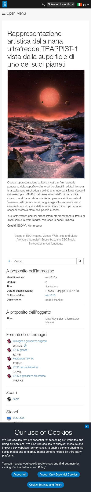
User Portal (67, 4)
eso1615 (50, 295)
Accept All (20, 474)
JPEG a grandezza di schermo (29, 375)
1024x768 (18, 418)
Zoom (16, 398)
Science (53, 4)
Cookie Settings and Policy (45, 484)
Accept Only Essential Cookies (59, 474)
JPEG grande (20, 349)
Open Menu (16, 13)
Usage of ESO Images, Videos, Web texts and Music (46, 235)
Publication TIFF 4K (23, 358)
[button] (25, 345)
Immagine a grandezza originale (30, 341)
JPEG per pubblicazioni (25, 367)
